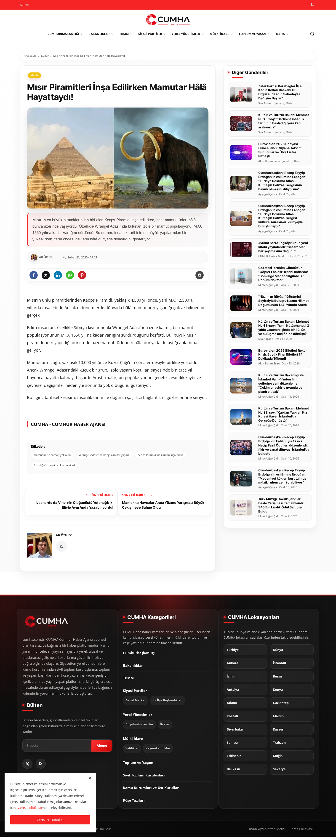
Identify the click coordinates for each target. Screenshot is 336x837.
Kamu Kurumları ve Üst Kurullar (151, 787)
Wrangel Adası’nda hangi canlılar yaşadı (104, 455)
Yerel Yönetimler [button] (186, 34)
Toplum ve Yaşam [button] (253, 34)
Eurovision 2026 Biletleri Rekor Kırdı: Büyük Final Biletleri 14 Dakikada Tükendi (282, 354)
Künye (24, 5)
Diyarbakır (235, 729)
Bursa (277, 676)
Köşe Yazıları (134, 800)
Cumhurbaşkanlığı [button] (63, 34)
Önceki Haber (102, 495)
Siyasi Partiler (135, 690)
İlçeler (165, 724)
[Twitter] (27, 764)
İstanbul (279, 663)
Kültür (45, 56)
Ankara (232, 663)
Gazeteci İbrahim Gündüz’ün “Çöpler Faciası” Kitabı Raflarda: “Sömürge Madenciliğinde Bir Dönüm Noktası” (283, 274)
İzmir (231, 676)
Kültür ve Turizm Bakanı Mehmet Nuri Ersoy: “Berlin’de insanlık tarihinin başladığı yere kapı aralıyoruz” (283, 121)
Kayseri (278, 729)
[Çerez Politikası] (29, 807)
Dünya (278, 650)
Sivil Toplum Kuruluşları (144, 775)
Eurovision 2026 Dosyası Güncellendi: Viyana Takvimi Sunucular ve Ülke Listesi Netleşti (280, 150)
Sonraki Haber (134, 495)
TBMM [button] (124, 34)
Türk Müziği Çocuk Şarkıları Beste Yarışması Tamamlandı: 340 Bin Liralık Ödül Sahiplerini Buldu (282, 505)
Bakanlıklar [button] (99, 34)
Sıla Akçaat (265, 103)
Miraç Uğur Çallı (268, 285)
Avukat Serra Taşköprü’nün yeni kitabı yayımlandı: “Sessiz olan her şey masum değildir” (283, 247)
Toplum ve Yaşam (138, 762)
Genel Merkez (135, 700)
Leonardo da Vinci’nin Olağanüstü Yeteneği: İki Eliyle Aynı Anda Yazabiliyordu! (74, 504)
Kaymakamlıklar (158, 748)
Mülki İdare (133, 738)
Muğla (278, 756)
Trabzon (279, 743)
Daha (280, 34)
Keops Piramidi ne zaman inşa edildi (160, 455)
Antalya (233, 690)
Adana (232, 703)
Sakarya (279, 769)
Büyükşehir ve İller (139, 724)
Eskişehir (234, 756)
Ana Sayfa (30, 56)
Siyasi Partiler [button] (150, 34)
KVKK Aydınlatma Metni (267, 829)
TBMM (128, 678)
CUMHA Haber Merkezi (273, 256)
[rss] (41, 764)
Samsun (233, 743)
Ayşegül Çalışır (267, 194)
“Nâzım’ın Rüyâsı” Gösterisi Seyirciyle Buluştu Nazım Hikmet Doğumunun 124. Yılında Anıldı (283, 301)
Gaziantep (281, 703)
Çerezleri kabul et (50, 820)
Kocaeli (232, 716)
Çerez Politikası (301, 829)
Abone (102, 745)
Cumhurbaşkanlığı (139, 653)
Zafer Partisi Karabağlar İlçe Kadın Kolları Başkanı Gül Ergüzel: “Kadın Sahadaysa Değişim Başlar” (279, 92)
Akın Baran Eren (269, 161)
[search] (312, 34)
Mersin (278, 716)
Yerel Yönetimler (137, 714)
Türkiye (233, 650)
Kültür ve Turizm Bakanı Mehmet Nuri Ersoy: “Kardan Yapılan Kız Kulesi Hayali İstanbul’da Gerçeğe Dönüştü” (283, 414)
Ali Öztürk (64, 535)
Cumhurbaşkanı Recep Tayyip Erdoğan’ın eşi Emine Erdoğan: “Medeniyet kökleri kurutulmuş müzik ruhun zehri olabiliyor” (282, 476)
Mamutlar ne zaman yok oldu (52, 455)
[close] (90, 777)
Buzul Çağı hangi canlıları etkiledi (54, 465)
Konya (278, 690)
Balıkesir (233, 769)
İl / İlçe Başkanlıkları (168, 700)
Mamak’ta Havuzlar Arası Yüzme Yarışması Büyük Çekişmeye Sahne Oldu (163, 504)
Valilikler (132, 748)
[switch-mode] (312, 4)
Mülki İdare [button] (219, 34)
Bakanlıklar (133, 665)
